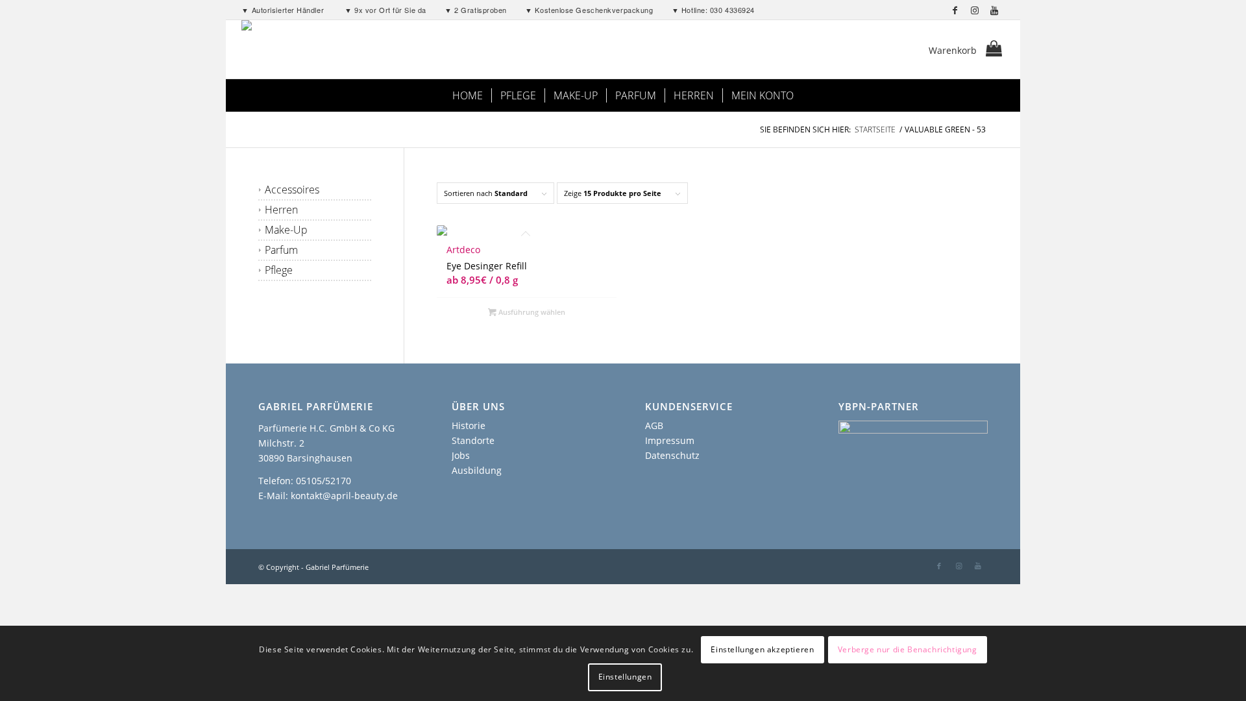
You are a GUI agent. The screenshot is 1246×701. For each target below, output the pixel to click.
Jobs (461, 455)
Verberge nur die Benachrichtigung (907, 649)
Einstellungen (625, 676)
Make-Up (286, 230)
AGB (654, 425)
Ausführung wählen (530, 312)
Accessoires (292, 189)
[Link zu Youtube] (995, 9)
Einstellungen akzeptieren (762, 649)
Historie (468, 425)
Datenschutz (672, 455)
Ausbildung (477, 470)
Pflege (279, 270)
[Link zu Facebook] (955, 9)
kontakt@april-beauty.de (344, 495)
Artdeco (463, 249)
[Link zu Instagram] (975, 9)
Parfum (281, 250)
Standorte (473, 440)
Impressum (669, 440)
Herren (281, 210)
